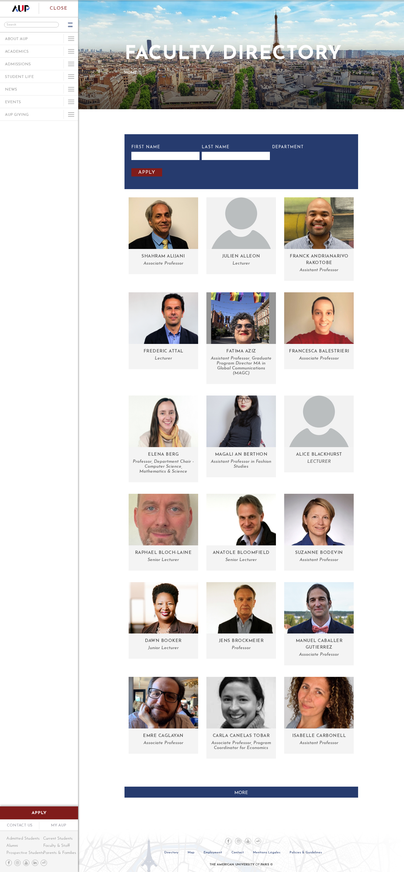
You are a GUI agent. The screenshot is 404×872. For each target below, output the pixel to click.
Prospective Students (24, 853)
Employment (213, 852)
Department (288, 147)
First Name (145, 147)
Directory (171, 852)
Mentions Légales (266, 852)
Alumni (12, 846)
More (241, 793)
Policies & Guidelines (306, 852)
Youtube (26, 863)
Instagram (17, 863)
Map (191, 852)
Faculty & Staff (56, 846)
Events (13, 102)
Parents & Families (58, 853)
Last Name (215, 147)
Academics (17, 52)
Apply (39, 813)
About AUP (16, 39)
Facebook (8, 863)
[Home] (19, 8)
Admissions (18, 64)
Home (130, 73)
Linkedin (35, 863)
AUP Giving (17, 115)
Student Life (19, 77)
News (11, 90)
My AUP (58, 825)
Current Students (58, 839)
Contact (237, 852)
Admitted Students (23, 839)
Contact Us (19, 825)
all (44, 862)
